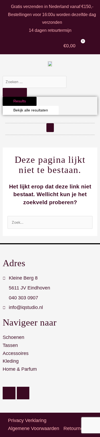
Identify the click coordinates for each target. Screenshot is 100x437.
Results (19, 101)
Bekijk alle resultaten (30, 110)
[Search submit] (15, 92)
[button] (50, 127)
